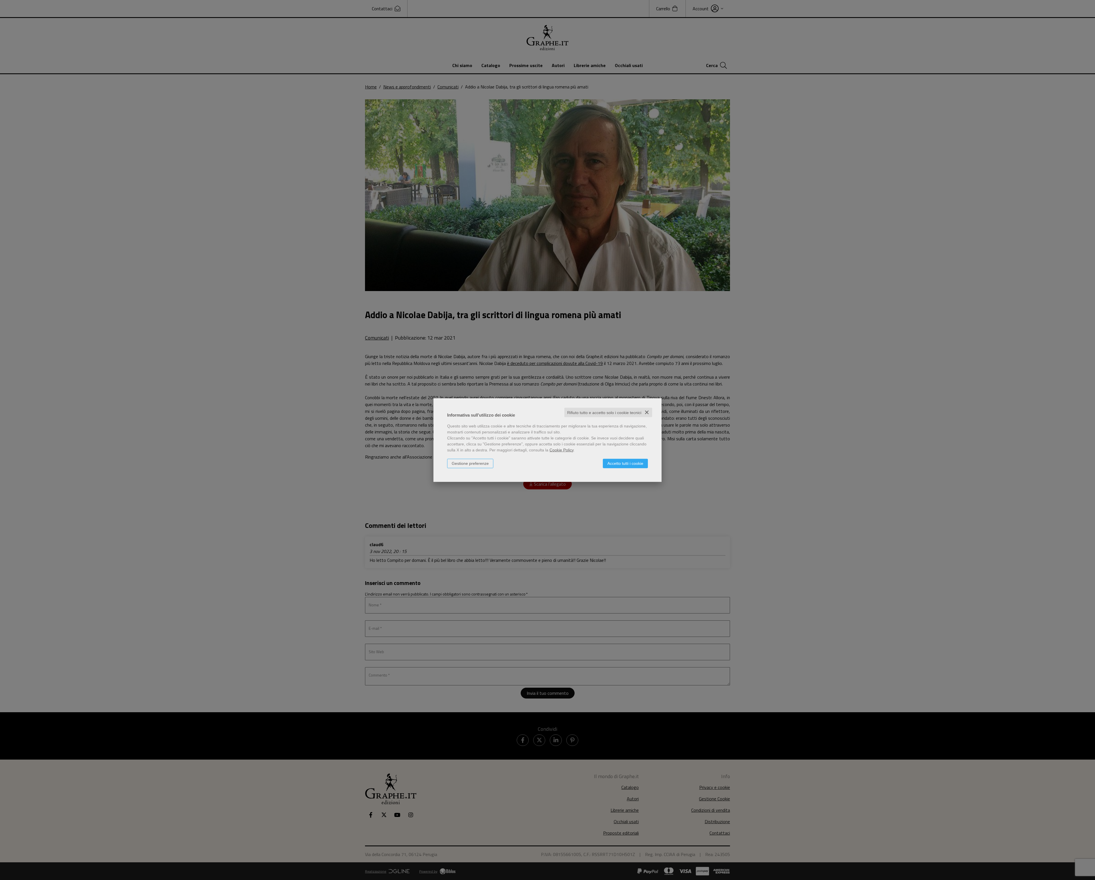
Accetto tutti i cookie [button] (625, 463)
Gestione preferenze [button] (470, 463)
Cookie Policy (561, 449)
